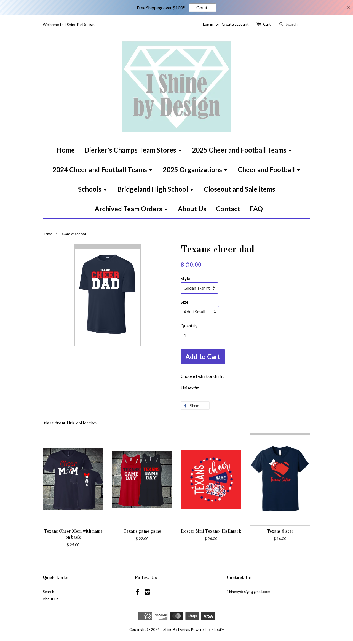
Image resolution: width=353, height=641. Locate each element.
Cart (267, 24)
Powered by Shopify (207, 629)
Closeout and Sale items (239, 189)
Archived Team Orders (129, 209)
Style (185, 278)
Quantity (189, 325)
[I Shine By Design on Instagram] (147, 593)
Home (66, 150)
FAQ (256, 209)
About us (50, 599)
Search (48, 591)
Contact (228, 209)
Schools (90, 189)
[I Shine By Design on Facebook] (138, 593)
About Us (192, 209)
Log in (208, 24)
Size (184, 302)
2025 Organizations (193, 169)
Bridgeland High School (153, 189)
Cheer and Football (267, 169)
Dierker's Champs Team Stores (131, 150)
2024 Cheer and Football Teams (100, 169)
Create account (235, 24)
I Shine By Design (175, 629)
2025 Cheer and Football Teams (240, 150)
